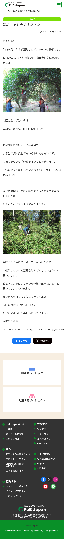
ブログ (14, 10)
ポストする (44, 341)
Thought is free (51, 530)
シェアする (23, 341)
